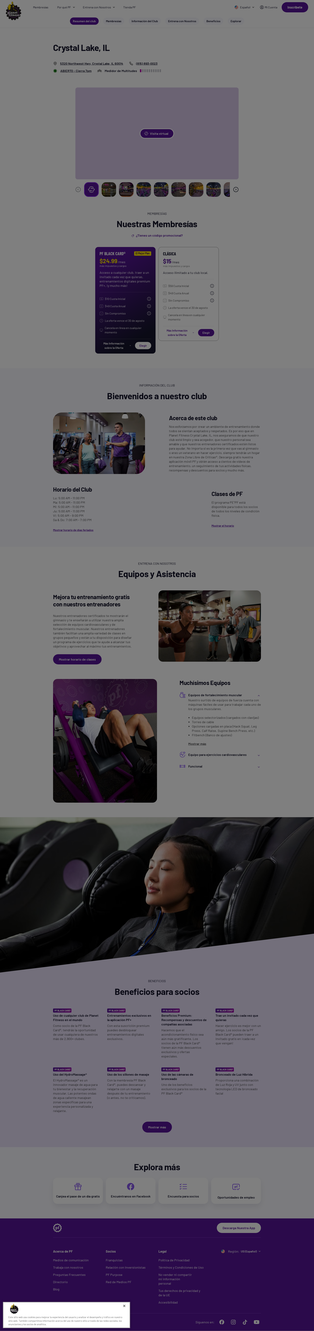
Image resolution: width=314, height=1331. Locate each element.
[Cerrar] (124, 1306)
